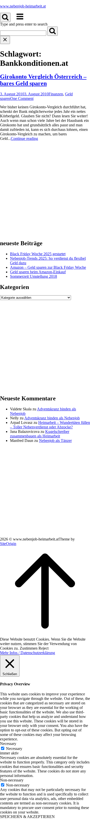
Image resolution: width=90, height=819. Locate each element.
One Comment (22, 98)
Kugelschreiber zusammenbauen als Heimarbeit (39, 433)
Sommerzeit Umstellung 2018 (33, 276)
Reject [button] (43, 648)
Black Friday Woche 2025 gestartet (38, 254)
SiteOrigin (8, 543)
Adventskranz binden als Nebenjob (52, 418)
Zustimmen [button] (29, 648)
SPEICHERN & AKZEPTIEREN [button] (27, 816)
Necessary (14, 748)
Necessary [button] (8, 743)
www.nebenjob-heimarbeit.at (23, 6)
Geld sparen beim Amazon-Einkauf (38, 272)
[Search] (52, 31)
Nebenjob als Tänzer (55, 440)
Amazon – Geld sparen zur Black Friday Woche (48, 267)
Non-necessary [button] (12, 780)
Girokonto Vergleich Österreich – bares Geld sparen (43, 80)
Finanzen (55, 94)
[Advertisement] (45, 190)
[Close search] (5, 40)
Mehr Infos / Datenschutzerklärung (27, 653)
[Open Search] (5, 17)
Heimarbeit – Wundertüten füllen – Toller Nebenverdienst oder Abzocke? (50, 424)
